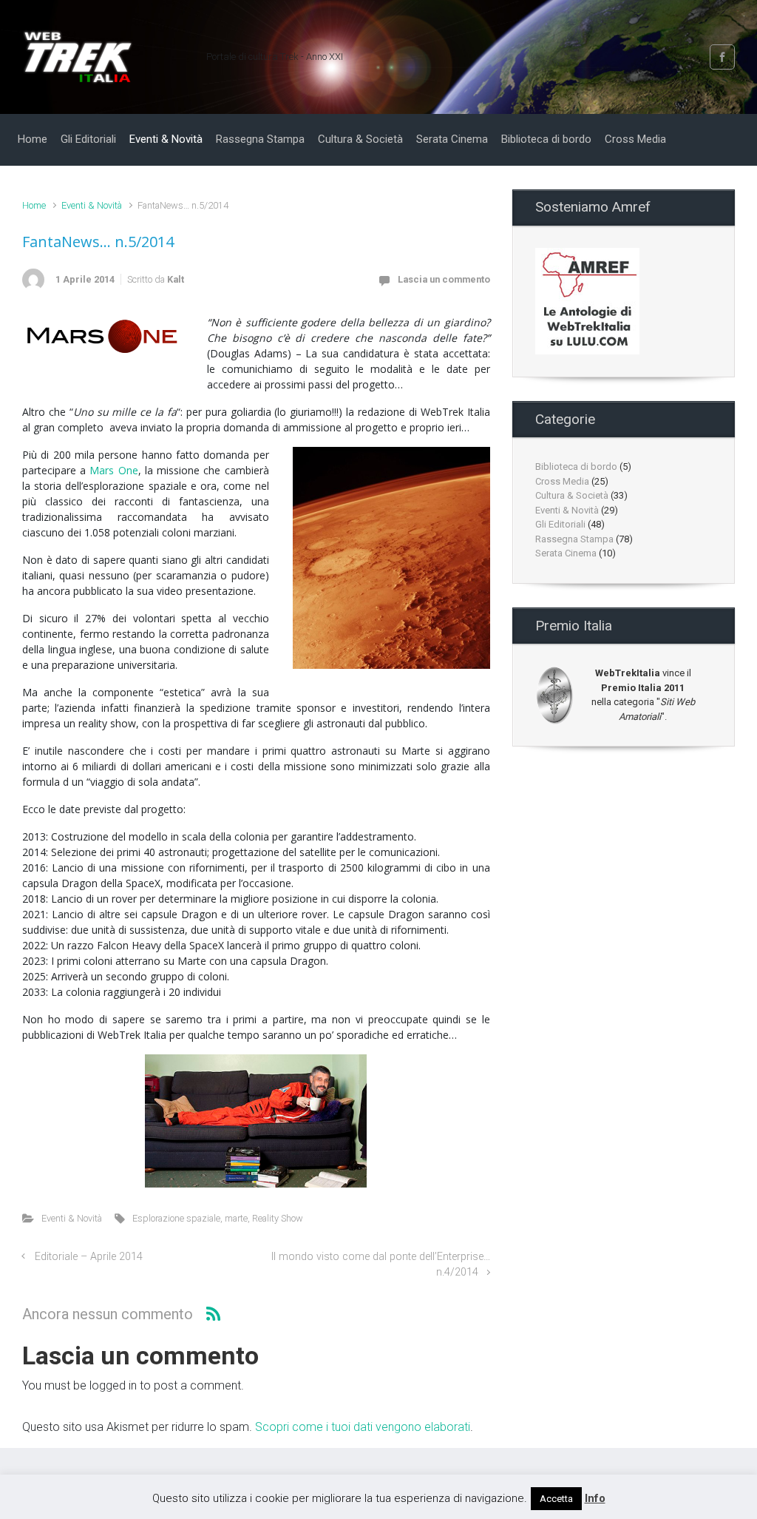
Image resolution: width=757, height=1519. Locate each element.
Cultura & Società (571, 495)
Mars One (113, 470)
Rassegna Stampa (574, 539)
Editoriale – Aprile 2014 (89, 1256)
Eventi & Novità (91, 205)
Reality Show (277, 1218)
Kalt (175, 279)
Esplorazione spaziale (176, 1218)
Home (34, 205)
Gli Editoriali (560, 524)
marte (236, 1218)
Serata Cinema (566, 553)
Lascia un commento (444, 279)
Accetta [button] (556, 1498)
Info (595, 1498)
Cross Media (562, 481)
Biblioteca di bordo (576, 466)
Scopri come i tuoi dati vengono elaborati (362, 1427)
